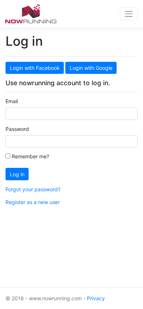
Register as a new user (33, 202)
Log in (17, 174)
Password (17, 129)
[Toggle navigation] (129, 13)
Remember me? (29, 156)
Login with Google (91, 68)
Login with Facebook (35, 68)
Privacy (96, 298)
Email (12, 101)
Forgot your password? (33, 189)
